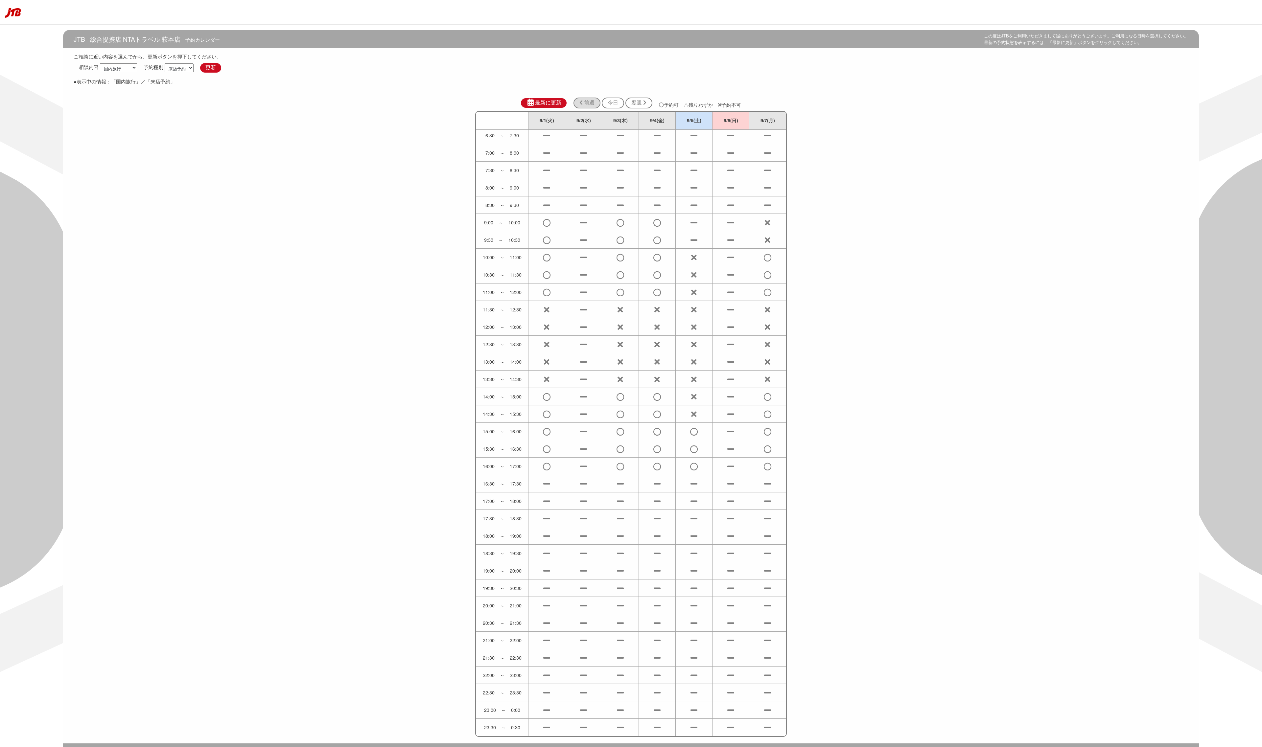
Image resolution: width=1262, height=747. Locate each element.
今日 (613, 102)
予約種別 (153, 67)
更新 (210, 67)
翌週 (637, 102)
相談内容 (89, 67)
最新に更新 (548, 102)
